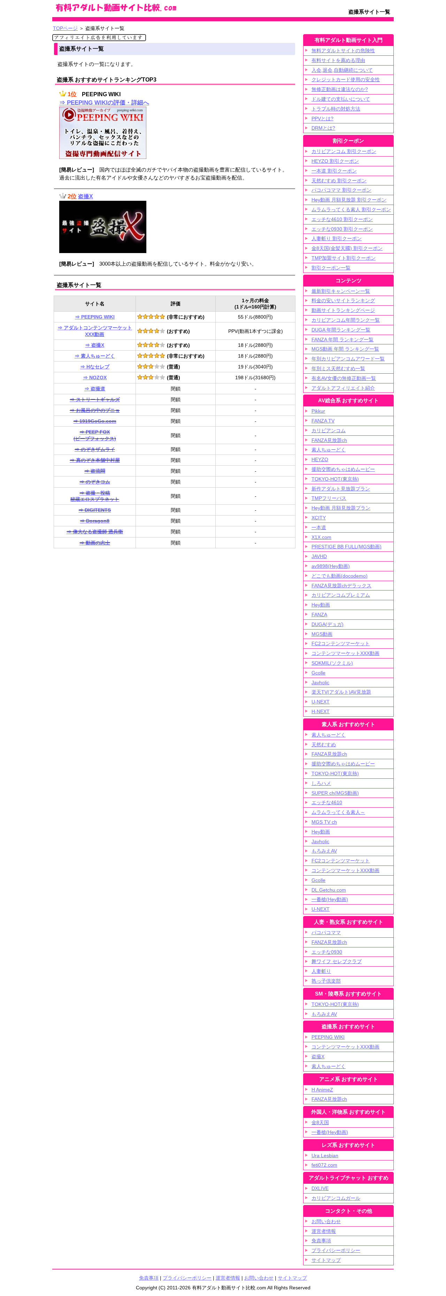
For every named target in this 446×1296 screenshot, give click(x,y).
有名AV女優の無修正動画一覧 (344, 378)
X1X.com (321, 537)
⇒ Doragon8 (94, 521)
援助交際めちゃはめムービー (343, 469)
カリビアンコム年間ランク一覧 (346, 320)
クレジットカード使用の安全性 (346, 79)
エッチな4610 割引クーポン (342, 219)
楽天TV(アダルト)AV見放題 (341, 692)
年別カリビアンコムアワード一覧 (348, 358)
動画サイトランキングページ (343, 310)
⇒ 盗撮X (94, 345)
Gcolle (318, 673)
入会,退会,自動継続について (342, 70)
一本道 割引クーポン (334, 171)
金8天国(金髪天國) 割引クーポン (347, 248)
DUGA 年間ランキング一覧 (341, 330)
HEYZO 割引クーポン (335, 161)
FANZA (319, 614)
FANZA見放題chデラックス (341, 585)
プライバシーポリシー (336, 1250)
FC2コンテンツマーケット (341, 643)
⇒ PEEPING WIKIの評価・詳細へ (104, 102)
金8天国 (320, 1122)
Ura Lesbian (325, 1155)
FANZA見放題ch (329, 440)
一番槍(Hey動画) (330, 899)
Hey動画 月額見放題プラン (341, 508)
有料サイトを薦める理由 (338, 60)
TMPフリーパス (329, 498)
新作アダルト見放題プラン (341, 488)
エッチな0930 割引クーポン (342, 229)
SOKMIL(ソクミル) (332, 663)
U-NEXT (321, 701)
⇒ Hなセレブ (94, 366)
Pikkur (318, 411)
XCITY (319, 517)
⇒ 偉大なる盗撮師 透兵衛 (95, 531)
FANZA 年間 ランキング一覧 (343, 339)
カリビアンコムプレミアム (341, 595)
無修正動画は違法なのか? (340, 89)
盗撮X (85, 196)
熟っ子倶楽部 (326, 981)
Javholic (320, 682)
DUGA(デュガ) (328, 624)
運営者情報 (324, 1231)
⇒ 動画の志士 (94, 543)
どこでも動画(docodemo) (340, 576)
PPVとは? (322, 118)
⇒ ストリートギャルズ (95, 399)
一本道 (319, 527)
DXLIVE (320, 1188)
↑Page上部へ (406, 1224)
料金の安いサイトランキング (343, 300)
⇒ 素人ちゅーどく (95, 356)
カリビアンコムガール (336, 1198)
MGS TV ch (324, 822)
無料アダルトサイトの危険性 (343, 50)
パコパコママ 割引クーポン (341, 190)
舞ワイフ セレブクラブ (337, 961)
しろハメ (321, 783)
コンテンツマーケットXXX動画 (345, 653)
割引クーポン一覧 (331, 267)
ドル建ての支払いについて (341, 99)
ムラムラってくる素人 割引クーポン (351, 209)
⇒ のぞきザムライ (95, 449)
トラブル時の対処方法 (336, 109)
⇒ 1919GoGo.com (94, 421)
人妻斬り (321, 971)
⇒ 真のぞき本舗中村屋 (95, 460)
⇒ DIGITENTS (94, 510)
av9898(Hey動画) (331, 566)
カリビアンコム (329, 430)
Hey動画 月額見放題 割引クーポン (349, 200)
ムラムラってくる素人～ (338, 812)
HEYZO (320, 459)
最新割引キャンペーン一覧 (341, 291)
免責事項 (321, 1240)
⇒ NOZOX (95, 377)
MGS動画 (322, 634)
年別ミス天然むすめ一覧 (338, 368)
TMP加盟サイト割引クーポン (344, 258)
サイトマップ (326, 1260)
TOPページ (65, 28)
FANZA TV (323, 421)
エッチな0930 (327, 952)
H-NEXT (321, 711)
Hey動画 (321, 605)
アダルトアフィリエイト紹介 (343, 388)
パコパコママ (326, 932)
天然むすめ (324, 744)
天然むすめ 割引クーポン (339, 180)
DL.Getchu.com (329, 890)
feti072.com (324, 1165)
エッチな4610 (327, 802)
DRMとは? (323, 128)
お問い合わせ (326, 1221)
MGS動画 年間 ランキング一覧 (345, 349)
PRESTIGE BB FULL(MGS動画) (347, 546)
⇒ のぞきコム (94, 482)
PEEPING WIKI (328, 1037)
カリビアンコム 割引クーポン (344, 151)
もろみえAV (324, 851)
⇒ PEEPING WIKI (95, 317)
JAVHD (319, 556)
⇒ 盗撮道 (94, 388)
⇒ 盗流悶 (94, 471)
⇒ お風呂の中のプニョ (95, 410)
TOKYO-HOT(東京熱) (335, 479)
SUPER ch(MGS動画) (335, 793)
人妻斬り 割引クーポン (337, 238)
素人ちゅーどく (329, 449)
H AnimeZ (322, 1089)
